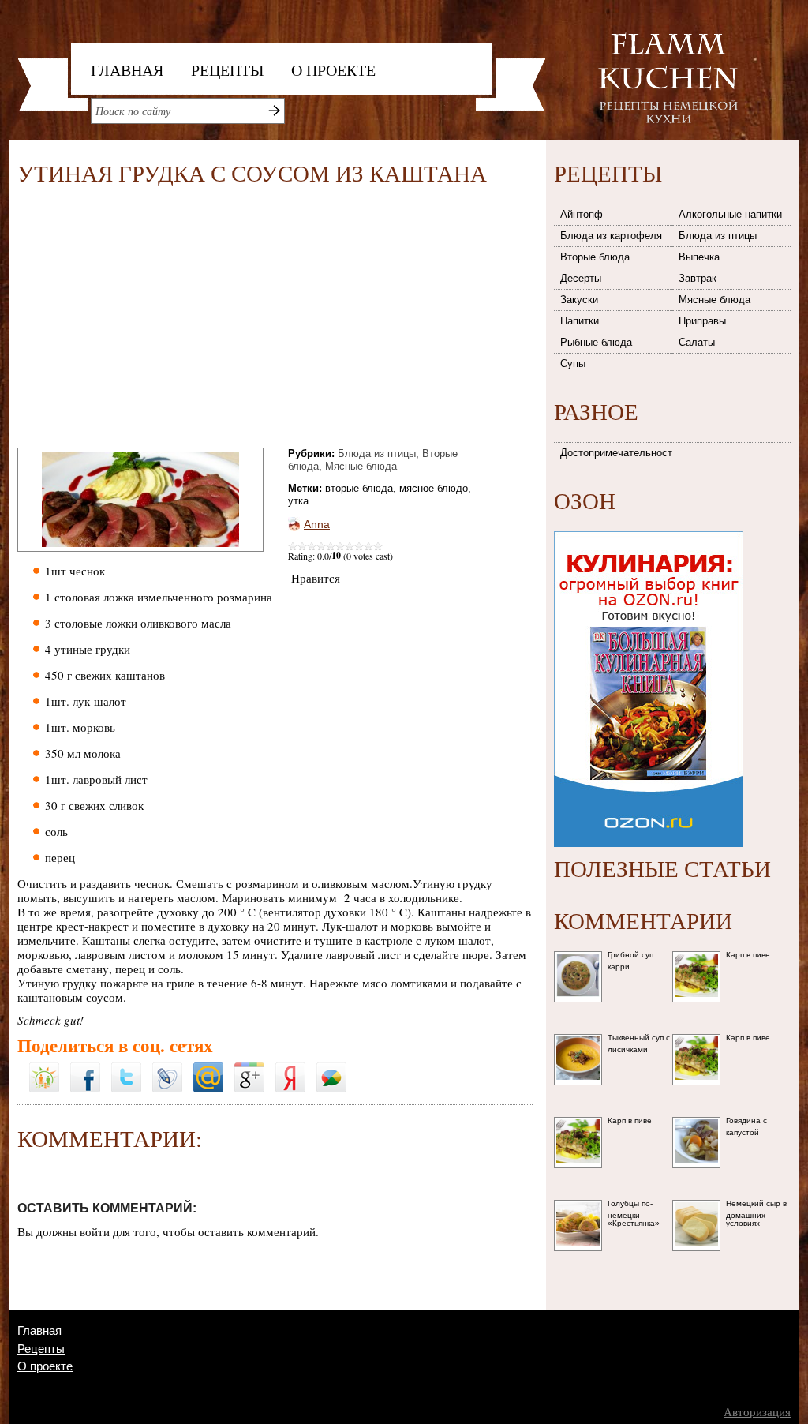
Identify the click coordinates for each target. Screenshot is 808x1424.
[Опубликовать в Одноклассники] (44, 1058)
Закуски (579, 299)
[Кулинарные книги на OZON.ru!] (648, 526)
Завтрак (697, 278)
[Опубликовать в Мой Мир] (208, 1068)
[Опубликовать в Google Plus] (249, 1068)
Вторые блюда (595, 257)
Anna (317, 524)
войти (95, 1231)
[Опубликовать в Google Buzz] (331, 1068)
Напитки (579, 321)
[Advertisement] (149, 319)
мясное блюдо (433, 488)
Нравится (315, 578)
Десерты (580, 278)
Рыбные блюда (596, 342)
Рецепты (227, 70)
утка (298, 501)
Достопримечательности (617, 453)
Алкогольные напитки (730, 214)
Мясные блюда (361, 466)
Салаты (697, 342)
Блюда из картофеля (611, 236)
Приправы (702, 321)
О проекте (333, 70)
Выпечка (699, 257)
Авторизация (757, 1412)
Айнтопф (581, 214)
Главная (127, 70)
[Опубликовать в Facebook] (85, 1068)
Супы (572, 363)
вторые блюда (359, 488)
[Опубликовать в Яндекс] (290, 1068)
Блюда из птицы (377, 453)
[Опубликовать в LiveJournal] (167, 1068)
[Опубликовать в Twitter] (126, 1068)
